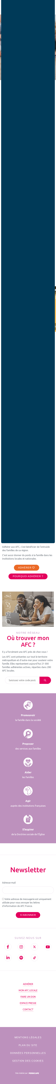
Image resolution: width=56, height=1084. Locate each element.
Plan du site (28, 1045)
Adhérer (28, 984)
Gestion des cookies (28, 1061)
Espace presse (28, 1003)
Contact (28, 1009)
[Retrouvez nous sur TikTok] (34, 957)
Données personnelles (28, 1053)
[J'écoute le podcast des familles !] (21, 957)
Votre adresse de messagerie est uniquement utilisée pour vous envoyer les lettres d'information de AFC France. (26, 902)
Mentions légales (28, 1037)
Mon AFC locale (28, 990)
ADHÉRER (25, 567)
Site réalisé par (21, 1073)
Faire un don (28, 996)
